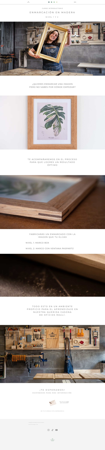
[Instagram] (48, 430)
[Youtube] (56, 430)
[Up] (28, 2)
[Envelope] (52, 402)
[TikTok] (52, 430)
